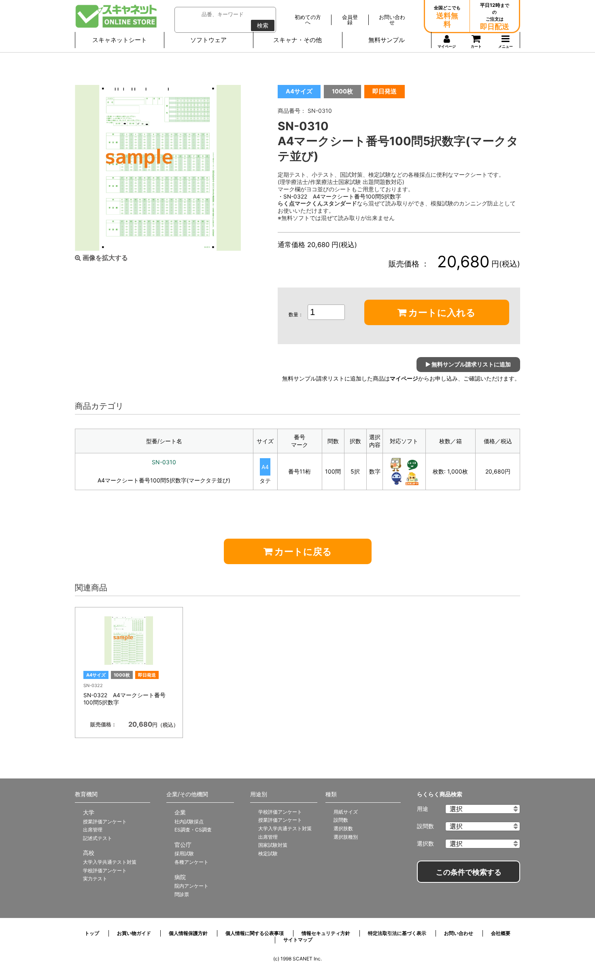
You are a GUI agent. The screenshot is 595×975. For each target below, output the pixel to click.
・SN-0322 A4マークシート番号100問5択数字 (339, 196)
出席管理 (92, 830)
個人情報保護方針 (188, 933)
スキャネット (116, 16)
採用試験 (184, 853)
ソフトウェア (208, 40)
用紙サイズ (346, 812)
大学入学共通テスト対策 (109, 862)
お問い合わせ (458, 933)
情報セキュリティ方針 (326, 933)
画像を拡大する (104, 258)
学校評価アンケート (105, 870)
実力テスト (95, 879)
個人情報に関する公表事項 (254, 933)
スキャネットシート (119, 40)
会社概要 (500, 933)
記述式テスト (97, 838)
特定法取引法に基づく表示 (397, 933)
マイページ (404, 378)
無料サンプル (386, 40)
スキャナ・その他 (297, 40)
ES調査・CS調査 (193, 830)
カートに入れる (441, 312)
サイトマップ (297, 940)
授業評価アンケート (105, 821)
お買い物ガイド (134, 933)
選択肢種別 (346, 837)
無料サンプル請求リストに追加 (470, 364)
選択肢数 (343, 828)
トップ (92, 933)
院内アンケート (191, 886)
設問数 (341, 820)
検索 (262, 25)
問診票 (181, 894)
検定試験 (268, 853)
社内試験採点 (189, 821)
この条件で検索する (469, 872)
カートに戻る (302, 551)
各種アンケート (191, 862)
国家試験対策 (272, 845)
